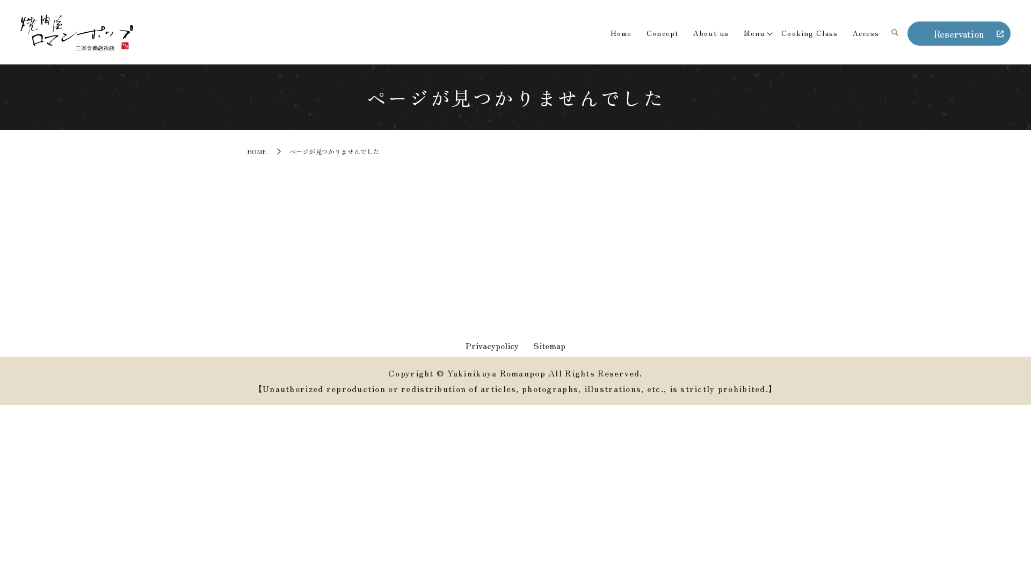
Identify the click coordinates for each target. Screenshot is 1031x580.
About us (711, 32)
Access (866, 32)
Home (621, 32)
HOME (257, 151)
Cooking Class (809, 32)
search (895, 33)
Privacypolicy (492, 345)
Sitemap (549, 345)
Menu (754, 32)
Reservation (959, 33)
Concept (662, 32)
